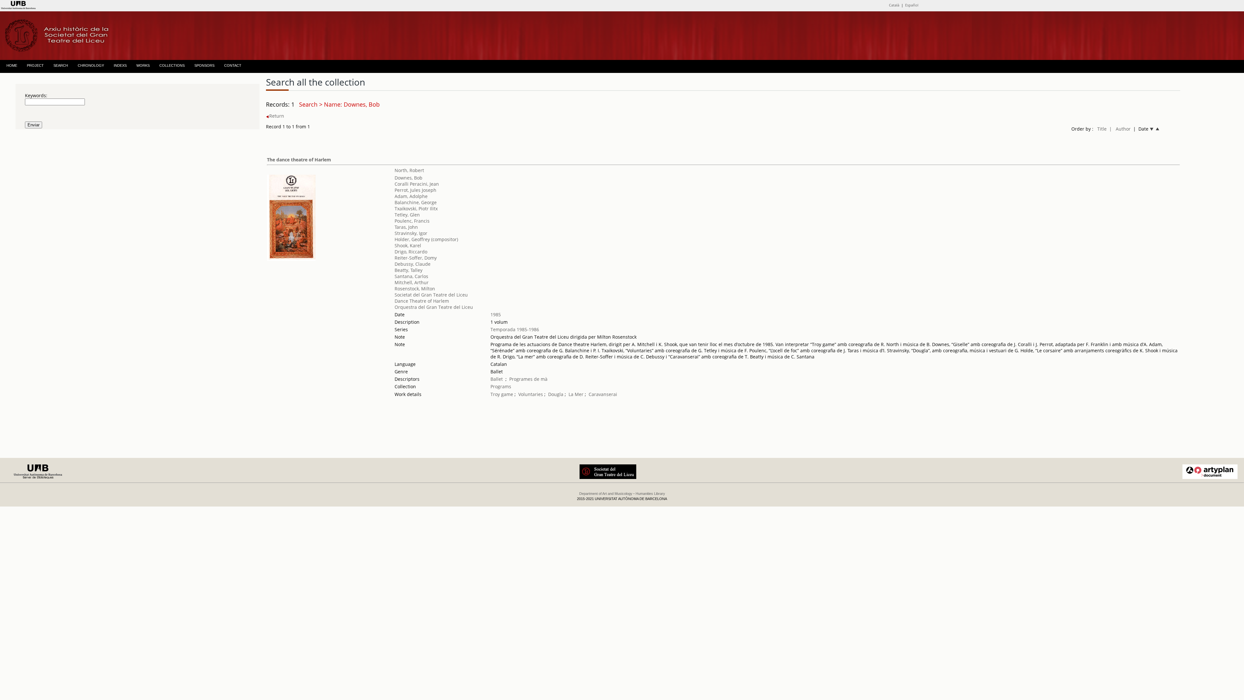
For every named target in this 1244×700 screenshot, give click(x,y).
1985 (495, 314)
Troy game (501, 394)
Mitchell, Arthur (412, 282)
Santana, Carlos (411, 276)
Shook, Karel (408, 245)
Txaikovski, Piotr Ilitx (416, 208)
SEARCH (60, 65)
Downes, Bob (408, 178)
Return (276, 116)
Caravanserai (603, 394)
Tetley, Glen (407, 215)
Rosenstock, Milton (415, 289)
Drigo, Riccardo (411, 252)
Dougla (555, 394)
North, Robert (409, 170)
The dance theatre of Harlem (299, 160)
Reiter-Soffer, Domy (416, 258)
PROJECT (35, 65)
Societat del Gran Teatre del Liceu (431, 295)
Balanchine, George (416, 202)
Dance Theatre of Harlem (422, 301)
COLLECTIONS (172, 65)
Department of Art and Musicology (605, 494)
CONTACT (232, 65)
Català (894, 5)
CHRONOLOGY (91, 65)
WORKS (143, 65)
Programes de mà (528, 379)
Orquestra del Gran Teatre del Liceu (434, 307)
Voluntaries (530, 394)
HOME (11, 65)
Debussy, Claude (413, 264)
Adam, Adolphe (411, 196)
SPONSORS (204, 65)
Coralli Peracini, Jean (417, 184)
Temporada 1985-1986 (514, 329)
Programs (500, 386)
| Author (1120, 129)
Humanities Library (650, 494)
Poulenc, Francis (412, 221)
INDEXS (120, 65)
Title (1102, 129)
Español (911, 5)
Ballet (496, 379)
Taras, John (406, 227)
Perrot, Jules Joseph (415, 190)
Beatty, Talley (408, 270)
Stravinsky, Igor (411, 233)
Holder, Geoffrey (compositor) (426, 239)
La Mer (577, 394)
